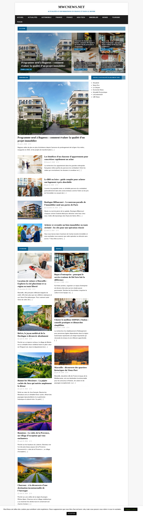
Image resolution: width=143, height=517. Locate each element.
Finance (59, 17)
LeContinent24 (98, 94)
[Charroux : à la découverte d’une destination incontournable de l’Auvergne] (35, 481)
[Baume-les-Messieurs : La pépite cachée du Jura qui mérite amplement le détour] (35, 377)
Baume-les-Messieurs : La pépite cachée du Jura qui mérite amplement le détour (35, 383)
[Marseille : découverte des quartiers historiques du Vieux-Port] (71, 364)
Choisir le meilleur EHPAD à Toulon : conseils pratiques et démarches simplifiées (71, 322)
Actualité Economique (100, 92)
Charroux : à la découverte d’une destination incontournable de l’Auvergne (32, 488)
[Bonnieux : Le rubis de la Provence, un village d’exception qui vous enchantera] (35, 429)
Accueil (20, 17)
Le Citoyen (96, 87)
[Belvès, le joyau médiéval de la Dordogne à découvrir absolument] (35, 330)
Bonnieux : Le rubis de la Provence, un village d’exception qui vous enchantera (34, 435)
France (69, 17)
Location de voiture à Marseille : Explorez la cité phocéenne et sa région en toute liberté (32, 283)
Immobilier (93, 17)
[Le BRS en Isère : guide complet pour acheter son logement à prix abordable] (30, 195)
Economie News (98, 90)
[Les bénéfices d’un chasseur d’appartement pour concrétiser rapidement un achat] (30, 172)
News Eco (96, 85)
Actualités (32, 17)
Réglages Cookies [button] (130, 509)
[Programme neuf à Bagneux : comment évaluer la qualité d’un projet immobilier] (53, 134)
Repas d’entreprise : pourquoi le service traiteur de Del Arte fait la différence (112, 44)
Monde (105, 17)
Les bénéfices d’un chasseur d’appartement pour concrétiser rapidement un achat (85, 65)
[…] (53, 150)
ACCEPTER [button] (71, 513)
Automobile (46, 17)
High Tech (81, 17)
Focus (19, 22)
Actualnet (96, 83)
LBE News (96, 97)
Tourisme (116, 17)
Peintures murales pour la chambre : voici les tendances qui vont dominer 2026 (111, 65)
